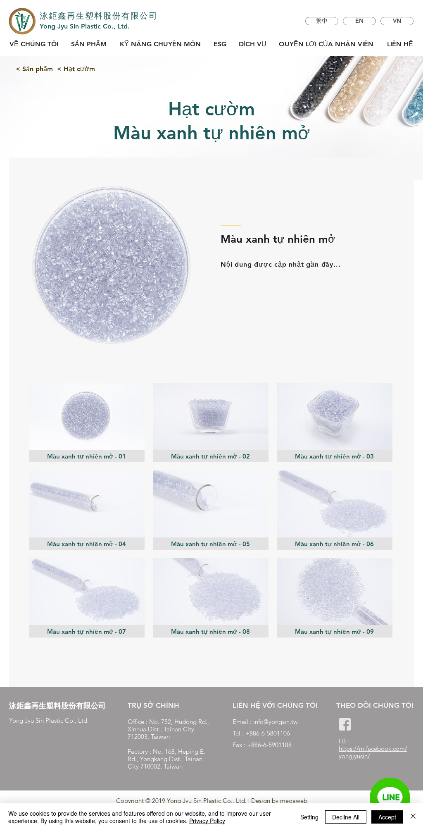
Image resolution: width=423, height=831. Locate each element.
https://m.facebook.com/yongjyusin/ (373, 752)
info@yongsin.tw (275, 722)
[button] (87, 422)
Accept (387, 817)
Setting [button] (309, 817)
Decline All (345, 817)
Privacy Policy (207, 821)
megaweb (293, 801)
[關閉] (413, 817)
